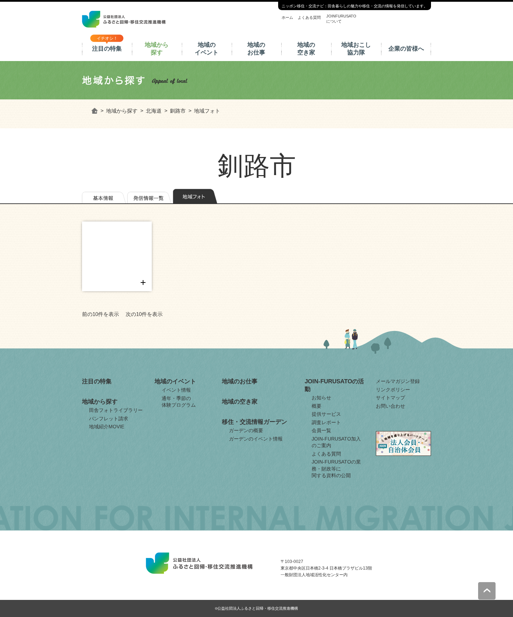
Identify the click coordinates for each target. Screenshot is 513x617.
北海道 (154, 111)
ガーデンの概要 (246, 430)
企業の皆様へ (406, 48)
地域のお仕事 (256, 49)
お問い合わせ (390, 406)
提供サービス (326, 414)
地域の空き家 (306, 49)
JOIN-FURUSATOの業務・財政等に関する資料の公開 (336, 468)
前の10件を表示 (100, 314)
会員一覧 (321, 430)
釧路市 (178, 111)
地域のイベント (206, 49)
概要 (316, 406)
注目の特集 (107, 48)
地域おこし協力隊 (356, 49)
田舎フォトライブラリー (116, 410)
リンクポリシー (393, 389)
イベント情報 (176, 390)
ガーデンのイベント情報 (256, 439)
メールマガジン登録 (398, 381)
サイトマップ (390, 397)
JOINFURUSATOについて (341, 18)
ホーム (287, 17)
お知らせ (321, 397)
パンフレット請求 (108, 418)
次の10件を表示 (144, 314)
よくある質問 (309, 17)
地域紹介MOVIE (106, 426)
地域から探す (157, 49)
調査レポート (326, 422)
